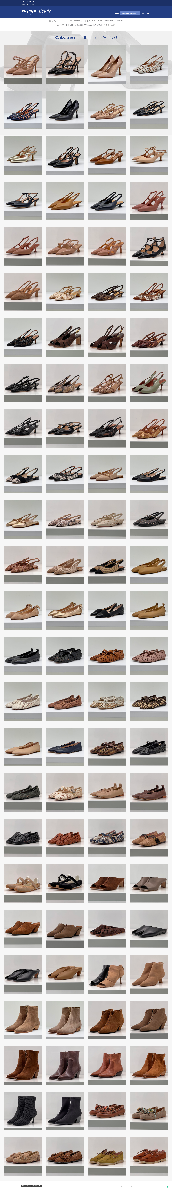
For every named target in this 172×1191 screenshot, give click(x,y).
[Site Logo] (36, 12)
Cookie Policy (37, 1186)
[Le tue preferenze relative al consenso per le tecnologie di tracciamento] (168, 1187)
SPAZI (117, 13)
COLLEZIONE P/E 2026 (129, 13)
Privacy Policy (26, 1186)
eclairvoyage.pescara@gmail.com (138, 3)
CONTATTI (145, 13)
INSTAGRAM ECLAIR (28, 4)
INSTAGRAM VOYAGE (27, 1)
